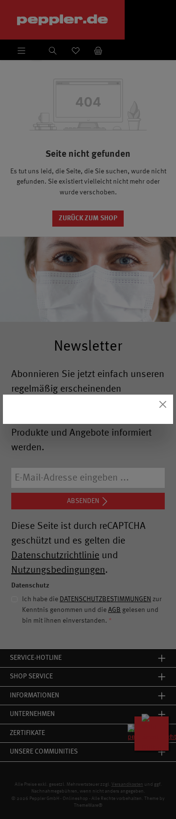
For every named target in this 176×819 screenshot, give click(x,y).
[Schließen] (163, 404)
